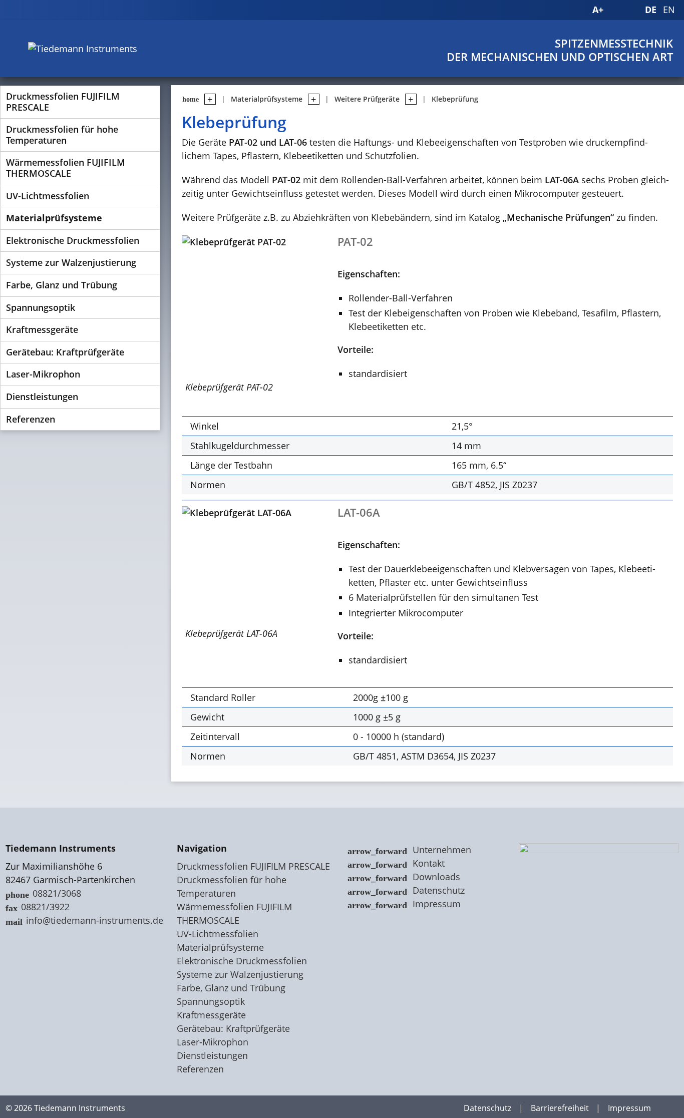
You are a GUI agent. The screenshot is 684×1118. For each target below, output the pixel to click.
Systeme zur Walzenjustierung (71, 262)
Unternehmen (442, 850)
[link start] (578, 10)
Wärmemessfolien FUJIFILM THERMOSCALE (65, 167)
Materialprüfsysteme (54, 218)
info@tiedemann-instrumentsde (94, 920)
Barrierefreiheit (560, 1107)
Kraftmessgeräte (42, 329)
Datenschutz (439, 890)
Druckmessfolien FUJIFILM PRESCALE (63, 101)
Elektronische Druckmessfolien (72, 240)
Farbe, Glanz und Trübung (61, 285)
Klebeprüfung (455, 99)
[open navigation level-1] (207, 99)
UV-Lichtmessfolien (47, 196)
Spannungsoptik (40, 307)
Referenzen (30, 419)
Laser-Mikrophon (43, 374)
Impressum (437, 904)
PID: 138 (148, 1107)
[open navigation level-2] (310, 99)
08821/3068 (57, 893)
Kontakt (429, 863)
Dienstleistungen (42, 397)
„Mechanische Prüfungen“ (558, 217)
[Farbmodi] (618, 10)
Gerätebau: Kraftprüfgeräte (65, 352)
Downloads (436, 877)
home (190, 99)
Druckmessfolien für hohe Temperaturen (62, 134)
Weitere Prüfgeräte (367, 99)
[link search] (636, 10)
